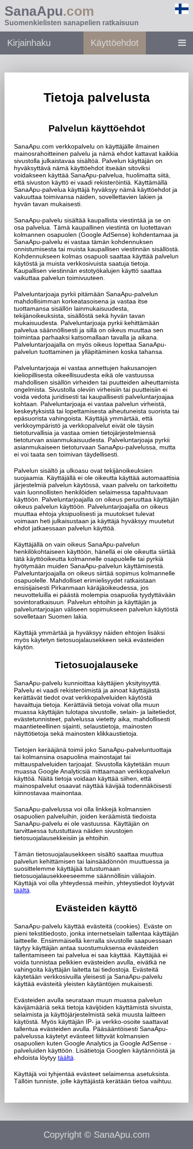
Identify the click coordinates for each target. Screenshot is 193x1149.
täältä (22, 890)
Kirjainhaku (29, 43)
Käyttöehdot (115, 43)
